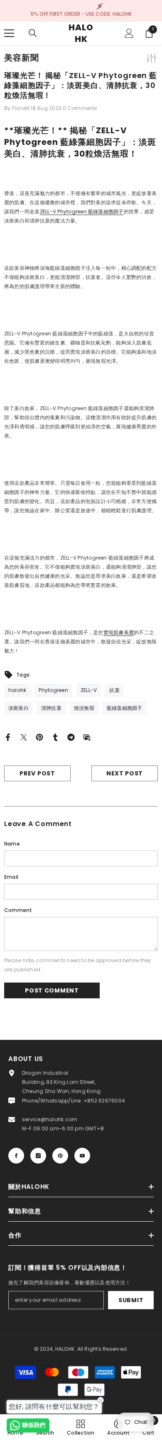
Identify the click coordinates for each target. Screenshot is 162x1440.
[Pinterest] (39, 737)
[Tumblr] (55, 737)
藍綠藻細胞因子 (82, 211)
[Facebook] (8, 737)
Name (12, 843)
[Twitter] (23, 737)
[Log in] (129, 33)
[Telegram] (71, 737)
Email (11, 876)
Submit (130, 1300)
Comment (18, 910)
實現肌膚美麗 (118, 632)
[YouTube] (82, 1156)
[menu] (9, 33)
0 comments (80, 108)
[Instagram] (38, 1156)
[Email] (87, 737)
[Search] (33, 33)
